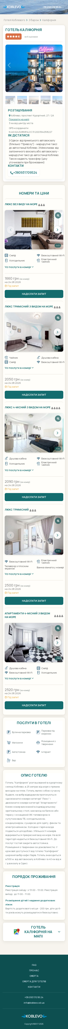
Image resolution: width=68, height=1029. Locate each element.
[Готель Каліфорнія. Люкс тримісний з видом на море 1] (34, 332)
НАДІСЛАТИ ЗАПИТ (34, 294)
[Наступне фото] (57, 229)
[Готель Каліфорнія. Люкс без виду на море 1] (34, 229)
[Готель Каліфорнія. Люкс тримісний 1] (34, 535)
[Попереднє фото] (10, 229)
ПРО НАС (34, 970)
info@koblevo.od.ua (34, 1002)
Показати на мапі (19, 119)
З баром (34, 20)
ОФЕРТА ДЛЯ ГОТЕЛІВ (34, 981)
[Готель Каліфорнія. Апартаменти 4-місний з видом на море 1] (34, 642)
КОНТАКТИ (34, 986)
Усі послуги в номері (18, 267)
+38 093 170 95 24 (52, 7)
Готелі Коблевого (14, 20)
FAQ (34, 965)
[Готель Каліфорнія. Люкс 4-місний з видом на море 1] (34, 432)
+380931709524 (25, 172)
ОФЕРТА (34, 975)
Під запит (13, 286)
